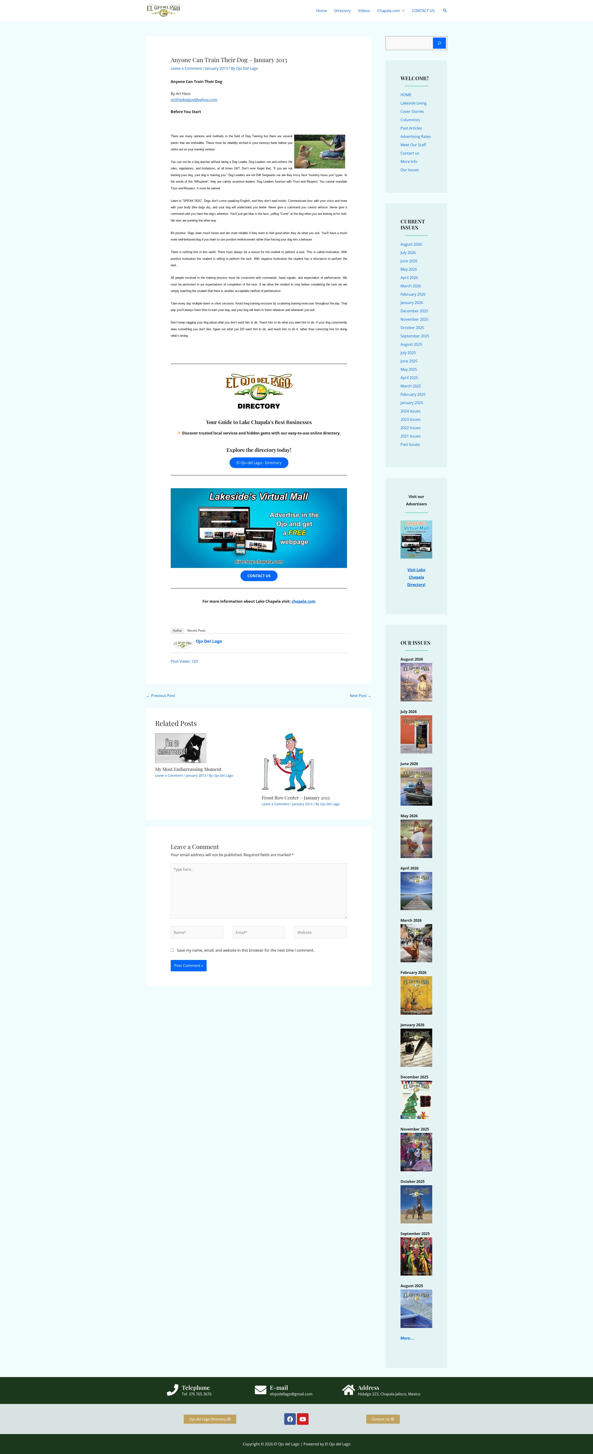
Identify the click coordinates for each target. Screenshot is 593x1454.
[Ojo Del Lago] (182, 643)
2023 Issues (411, 419)
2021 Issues (411, 436)
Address (368, 1387)
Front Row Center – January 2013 (296, 797)
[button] (402, 11)
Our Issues (410, 169)
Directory (342, 10)
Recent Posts (196, 630)
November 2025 (414, 319)
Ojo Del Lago (209, 641)
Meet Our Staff (413, 144)
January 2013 (216, 68)
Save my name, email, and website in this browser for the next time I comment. (245, 950)
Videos (364, 10)
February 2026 (413, 294)
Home (321, 10)
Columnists (410, 119)
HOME (406, 94)
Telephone (196, 1387)
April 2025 (409, 377)
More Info (409, 161)
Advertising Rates (416, 136)
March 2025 (411, 386)
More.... (408, 1338)
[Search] (439, 43)
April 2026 (409, 277)
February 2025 (413, 394)
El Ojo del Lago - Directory (259, 462)
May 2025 (409, 369)
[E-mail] (260, 1390)
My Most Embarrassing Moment (188, 769)
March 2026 (411, 285)
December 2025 (414, 311)
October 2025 (412, 327)
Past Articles (411, 128)
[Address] (348, 1390)
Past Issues (410, 444)
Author (177, 630)
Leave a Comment (186, 68)
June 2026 (409, 260)
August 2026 (411, 244)
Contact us (410, 153)
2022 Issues (411, 427)
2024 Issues (411, 411)
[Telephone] (172, 1390)
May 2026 (409, 269)
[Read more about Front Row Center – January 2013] (288, 762)
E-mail (279, 1387)
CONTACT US (423, 10)
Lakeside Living (413, 103)
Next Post (360, 695)
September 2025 (415, 336)
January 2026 (412, 302)
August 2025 (411, 344)
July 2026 (408, 252)
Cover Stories (412, 111)
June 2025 (409, 361)
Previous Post (160, 695)
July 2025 (408, 352)
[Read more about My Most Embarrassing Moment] (180, 747)
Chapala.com (388, 10)
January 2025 (412, 402)
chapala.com (303, 601)
